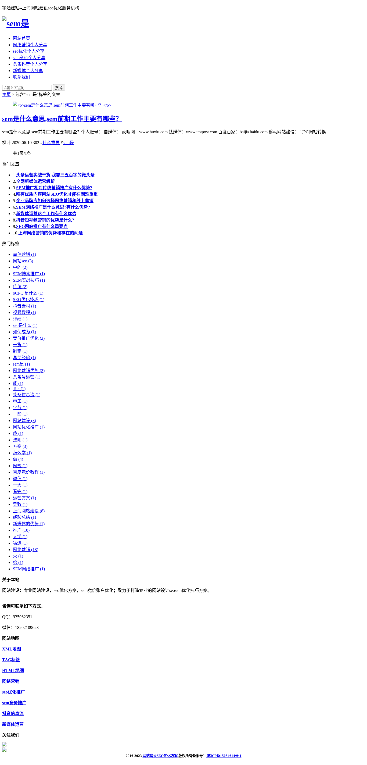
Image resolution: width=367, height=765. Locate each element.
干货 (20, 344)
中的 (20, 267)
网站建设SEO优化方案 (160, 756)
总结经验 (24, 357)
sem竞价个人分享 (29, 57)
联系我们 (21, 77)
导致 (20, 504)
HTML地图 (13, 670)
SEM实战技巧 (29, 280)
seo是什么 (25, 325)
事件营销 (24, 254)
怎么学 (22, 453)
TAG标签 (11, 659)
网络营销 (25, 549)
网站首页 (21, 38)
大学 (20, 536)
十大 (20, 485)
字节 (20, 407)
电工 (20, 401)
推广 (21, 530)
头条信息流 (26, 394)
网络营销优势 (29, 370)
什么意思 (51, 142)
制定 (20, 351)
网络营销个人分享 (30, 44)
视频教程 (24, 312)
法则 (20, 440)
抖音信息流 (13, 713)
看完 (20, 491)
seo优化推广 (13, 692)
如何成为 (24, 332)
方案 (20, 446)
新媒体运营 (13, 724)
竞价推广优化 (29, 338)
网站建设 (24, 420)
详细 (20, 319)
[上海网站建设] (15, 23)
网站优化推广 (29, 427)
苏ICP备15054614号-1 (224, 756)
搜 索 (59, 88)
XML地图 (11, 649)
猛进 (20, 543)
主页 (6, 94)
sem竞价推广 (14, 702)
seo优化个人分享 (28, 51)
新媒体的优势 (29, 523)
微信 (20, 478)
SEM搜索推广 (29, 273)
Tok (19, 388)
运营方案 (24, 498)
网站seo (23, 261)
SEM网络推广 (29, 569)
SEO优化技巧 (28, 299)
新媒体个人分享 (28, 70)
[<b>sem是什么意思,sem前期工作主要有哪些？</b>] (62, 105)
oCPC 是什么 (28, 293)
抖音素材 (24, 306)
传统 (20, 286)
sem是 (68, 142)
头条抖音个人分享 (30, 64)
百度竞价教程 (29, 472)
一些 (20, 414)
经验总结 (24, 517)
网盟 (20, 465)
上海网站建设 (29, 511)
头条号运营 (26, 377)
